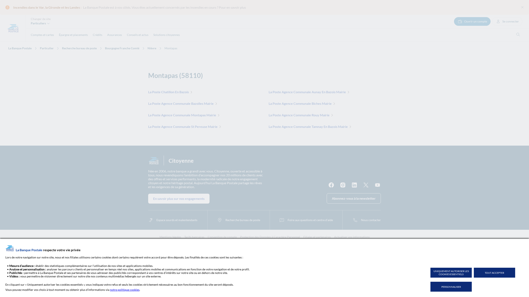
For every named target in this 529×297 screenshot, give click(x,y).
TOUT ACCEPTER (494, 272)
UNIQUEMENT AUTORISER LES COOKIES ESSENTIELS (451, 273)
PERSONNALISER (451, 286)
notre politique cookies (124, 289)
